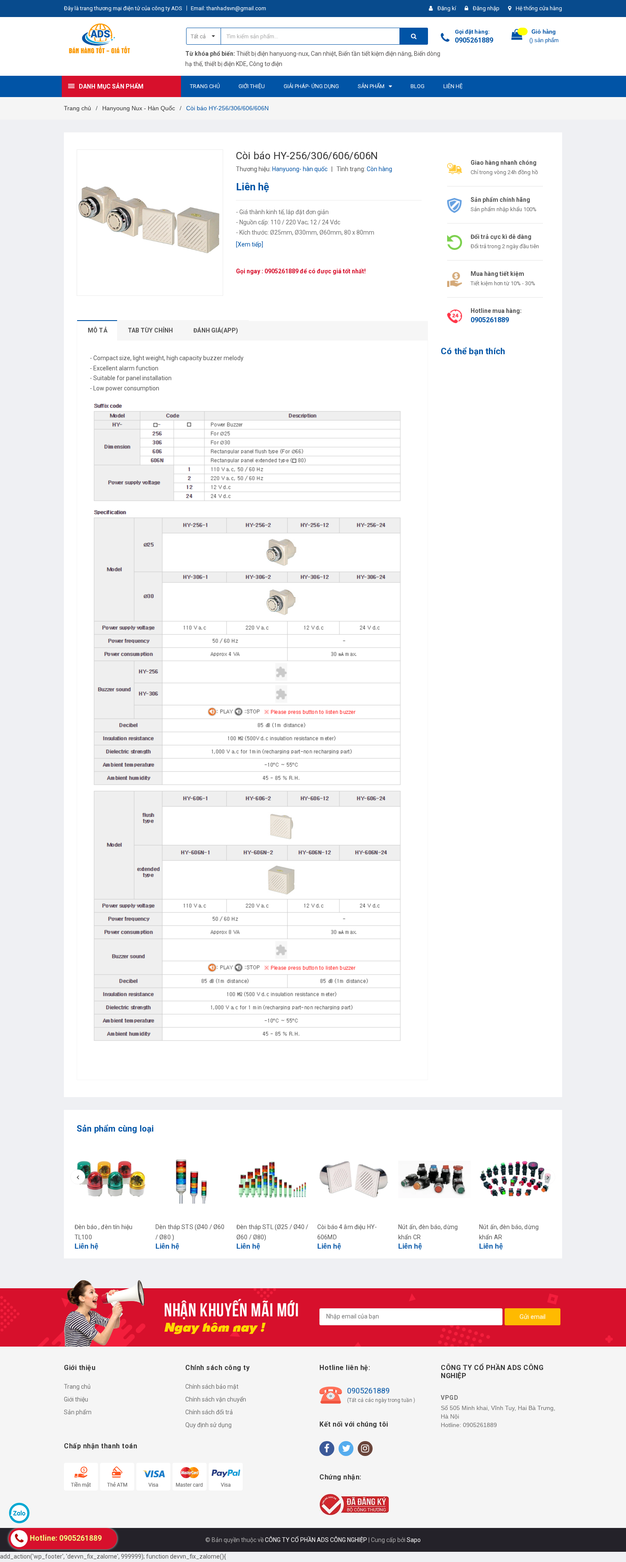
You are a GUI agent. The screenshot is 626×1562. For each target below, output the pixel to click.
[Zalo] (19, 1512)
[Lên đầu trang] (611, 1544)
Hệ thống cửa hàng (539, 8)
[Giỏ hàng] (517, 36)
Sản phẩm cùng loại (115, 1128)
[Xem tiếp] (249, 244)
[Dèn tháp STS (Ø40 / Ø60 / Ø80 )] (191, 1179)
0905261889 (474, 40)
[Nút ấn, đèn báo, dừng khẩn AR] (515, 1179)
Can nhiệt (323, 53)
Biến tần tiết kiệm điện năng (375, 53)
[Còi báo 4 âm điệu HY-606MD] (353, 1179)
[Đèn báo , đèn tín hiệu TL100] (111, 1179)
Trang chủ (77, 1386)
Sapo (414, 1539)
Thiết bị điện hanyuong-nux (272, 53)
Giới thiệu (76, 1399)
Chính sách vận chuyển (215, 1399)
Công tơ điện (265, 63)
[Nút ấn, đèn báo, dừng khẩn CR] (434, 1179)
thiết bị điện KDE (225, 63)
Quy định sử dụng (208, 1425)
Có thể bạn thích (473, 351)
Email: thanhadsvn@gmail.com (228, 8)
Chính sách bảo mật (211, 1386)
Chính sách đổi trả (209, 1412)
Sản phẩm (78, 1412)
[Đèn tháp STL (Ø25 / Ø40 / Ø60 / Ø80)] (272, 1179)
